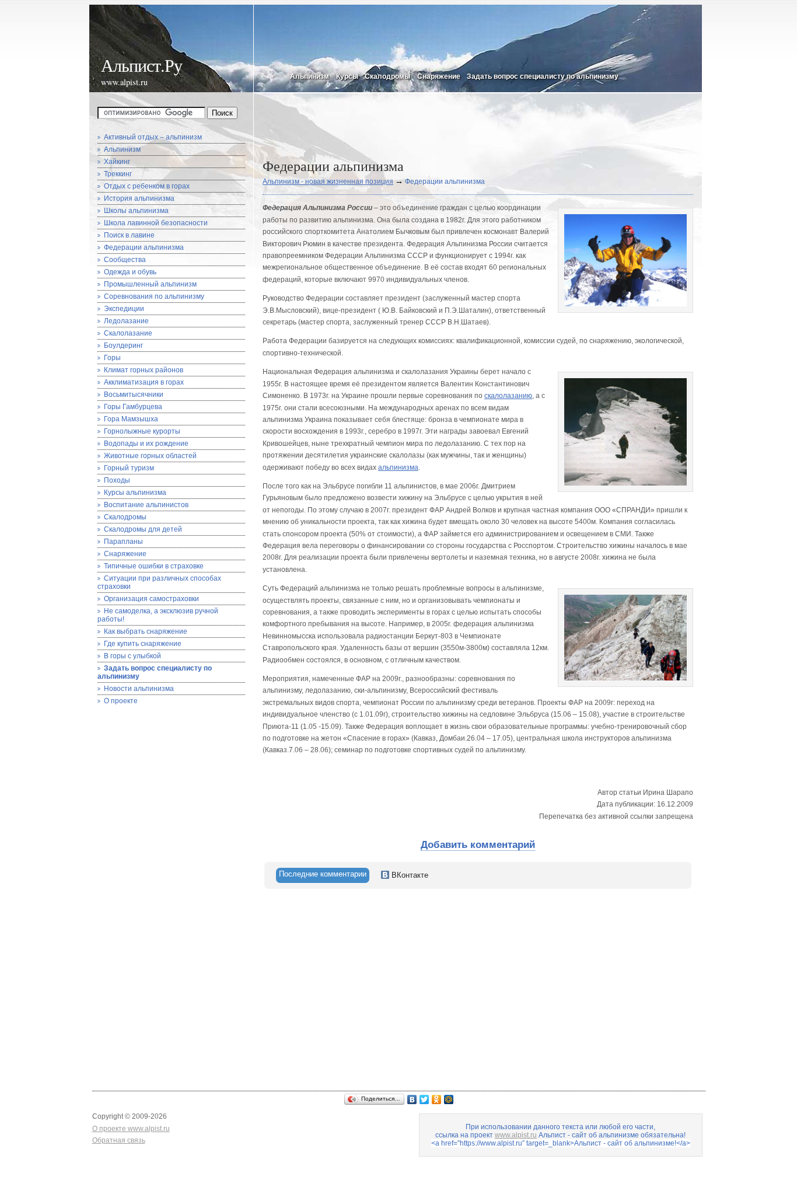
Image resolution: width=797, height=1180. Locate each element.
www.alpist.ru (124, 82)
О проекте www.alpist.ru (131, 1129)
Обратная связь (118, 1140)
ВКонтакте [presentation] (408, 875)
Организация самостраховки (151, 599)
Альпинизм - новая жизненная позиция (328, 181)
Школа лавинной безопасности (156, 223)
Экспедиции (124, 309)
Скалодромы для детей (143, 529)
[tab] (322, 875)
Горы (112, 358)
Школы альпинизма (136, 211)
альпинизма (398, 467)
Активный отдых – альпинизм (153, 137)
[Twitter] (424, 1099)
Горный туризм (129, 468)
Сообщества (125, 260)
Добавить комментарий (478, 844)
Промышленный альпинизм (150, 284)
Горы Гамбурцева (133, 407)
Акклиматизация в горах (144, 382)
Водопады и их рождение (146, 443)
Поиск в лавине (129, 235)
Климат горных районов (143, 370)
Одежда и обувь (130, 272)
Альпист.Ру (141, 64)
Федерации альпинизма (144, 247)
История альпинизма (139, 198)
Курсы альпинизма (135, 492)
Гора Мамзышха (131, 419)
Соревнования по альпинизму (154, 296)
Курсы (347, 76)
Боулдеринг (123, 345)
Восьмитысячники (133, 394)
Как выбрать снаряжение (145, 631)
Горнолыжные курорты (142, 431)
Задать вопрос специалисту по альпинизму (542, 76)
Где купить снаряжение (142, 644)
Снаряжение (438, 76)
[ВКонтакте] (412, 1099)
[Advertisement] (475, 128)
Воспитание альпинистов (146, 505)
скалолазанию (508, 396)
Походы (117, 480)
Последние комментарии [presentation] (322, 874)
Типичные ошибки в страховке (154, 566)
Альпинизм (309, 76)
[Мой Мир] (449, 1099)
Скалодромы (387, 76)
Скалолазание (128, 333)
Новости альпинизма (139, 689)
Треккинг (118, 174)
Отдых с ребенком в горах (147, 186)
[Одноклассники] (437, 1099)
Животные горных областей (150, 456)
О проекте (121, 701)
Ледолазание (126, 321)
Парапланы (123, 541)
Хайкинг (117, 162)
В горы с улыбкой (132, 656)
